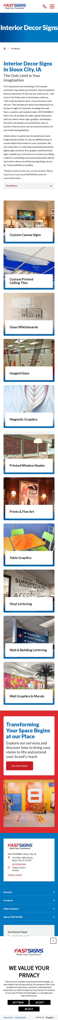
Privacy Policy (8, 1017)
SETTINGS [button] (18, 1002)
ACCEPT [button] (40, 1002)
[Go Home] (5, 48)
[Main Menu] (52, 6)
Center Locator (15, 874)
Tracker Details (20, 1017)
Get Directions (19, 864)
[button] (53, 941)
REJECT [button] (29, 1009)
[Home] (15, 6)
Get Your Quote (20, 766)
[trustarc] (49, 1017)
